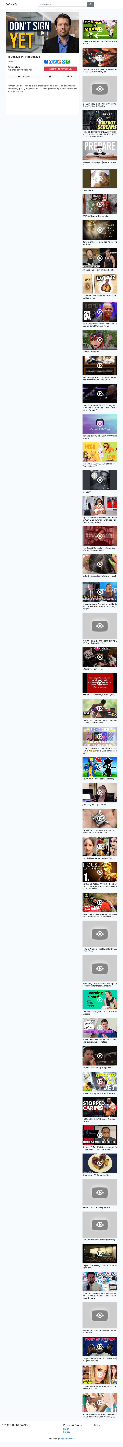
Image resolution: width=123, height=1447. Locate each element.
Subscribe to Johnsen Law (61, 69)
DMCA (66, 1429)
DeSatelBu (12, 4)
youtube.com (68, 1438)
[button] (90, 4)
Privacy (66, 1432)
